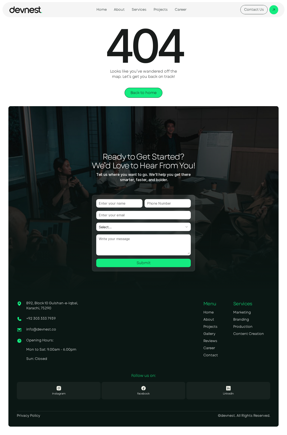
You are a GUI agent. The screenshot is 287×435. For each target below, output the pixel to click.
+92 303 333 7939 (41, 318)
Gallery (209, 333)
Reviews (210, 340)
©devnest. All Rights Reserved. (244, 415)
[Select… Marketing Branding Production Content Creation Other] (143, 227)
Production (243, 326)
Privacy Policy (28, 415)
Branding (241, 319)
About (208, 319)
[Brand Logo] (25, 9)
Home (208, 312)
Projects (210, 326)
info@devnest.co (41, 329)
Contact (210, 355)
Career (209, 348)
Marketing (242, 312)
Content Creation (248, 333)
